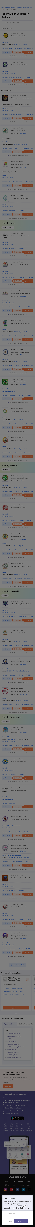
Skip (10, 1221)
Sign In (20, 1221)
